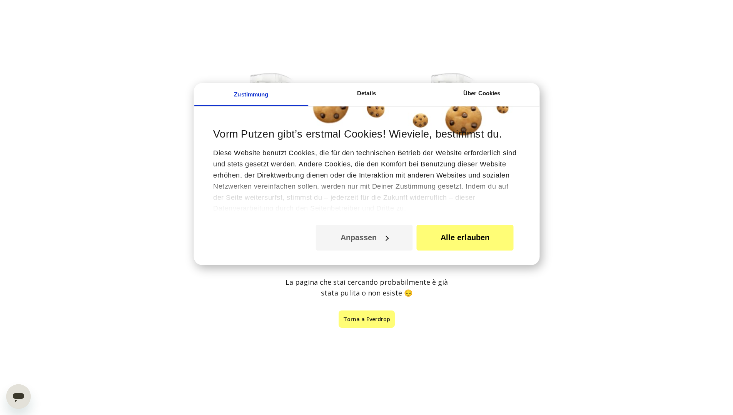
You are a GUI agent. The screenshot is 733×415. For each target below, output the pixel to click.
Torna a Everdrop (366, 319)
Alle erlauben (465, 237)
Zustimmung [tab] (251, 94)
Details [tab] (366, 93)
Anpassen (359, 237)
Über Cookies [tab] (481, 93)
